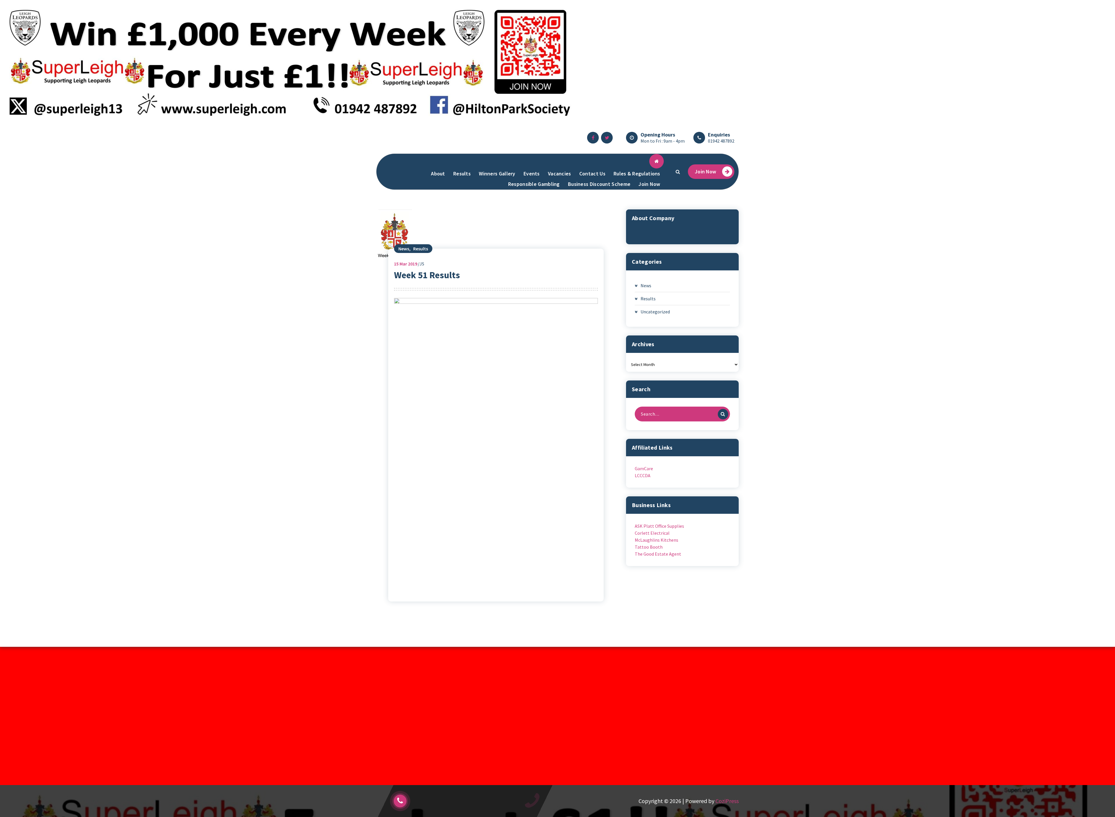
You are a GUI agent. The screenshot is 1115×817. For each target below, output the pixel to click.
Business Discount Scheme (599, 184)
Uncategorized (655, 312)
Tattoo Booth (649, 547)
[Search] (723, 414)
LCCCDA (642, 475)
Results (462, 173)
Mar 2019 (405, 264)
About (438, 173)
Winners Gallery (497, 173)
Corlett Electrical (652, 533)
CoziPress (727, 801)
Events (532, 173)
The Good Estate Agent (658, 554)
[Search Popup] (678, 171)
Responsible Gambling (534, 184)
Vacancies (559, 173)
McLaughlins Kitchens (656, 540)
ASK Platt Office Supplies (659, 526)
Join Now (649, 184)
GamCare (644, 468)
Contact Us (592, 173)
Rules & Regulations (637, 173)
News (403, 249)
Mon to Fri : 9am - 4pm (663, 141)
